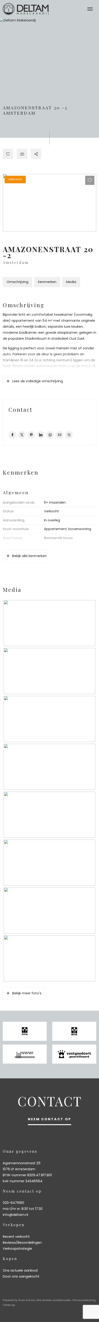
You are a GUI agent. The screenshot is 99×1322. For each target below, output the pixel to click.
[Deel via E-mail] (59, 435)
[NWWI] (25, 1054)
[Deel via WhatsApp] (50, 435)
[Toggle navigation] (90, 9)
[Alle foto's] (22, 154)
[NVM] (25, 1031)
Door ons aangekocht (21, 1276)
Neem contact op (49, 1119)
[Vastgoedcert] (74, 1054)
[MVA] (74, 1031)
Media (71, 282)
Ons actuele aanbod (20, 1270)
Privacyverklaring (84, 1300)
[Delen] (36, 154)
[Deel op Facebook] (12, 435)
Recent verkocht (16, 1236)
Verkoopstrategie (17, 1248)
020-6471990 (13, 1202)
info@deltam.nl (15, 1214)
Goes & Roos (26, 1300)
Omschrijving (17, 282)
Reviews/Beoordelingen (22, 1242)
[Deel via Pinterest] (31, 435)
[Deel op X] (22, 435)
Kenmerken (47, 282)
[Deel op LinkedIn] (40, 435)
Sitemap (9, 1305)
